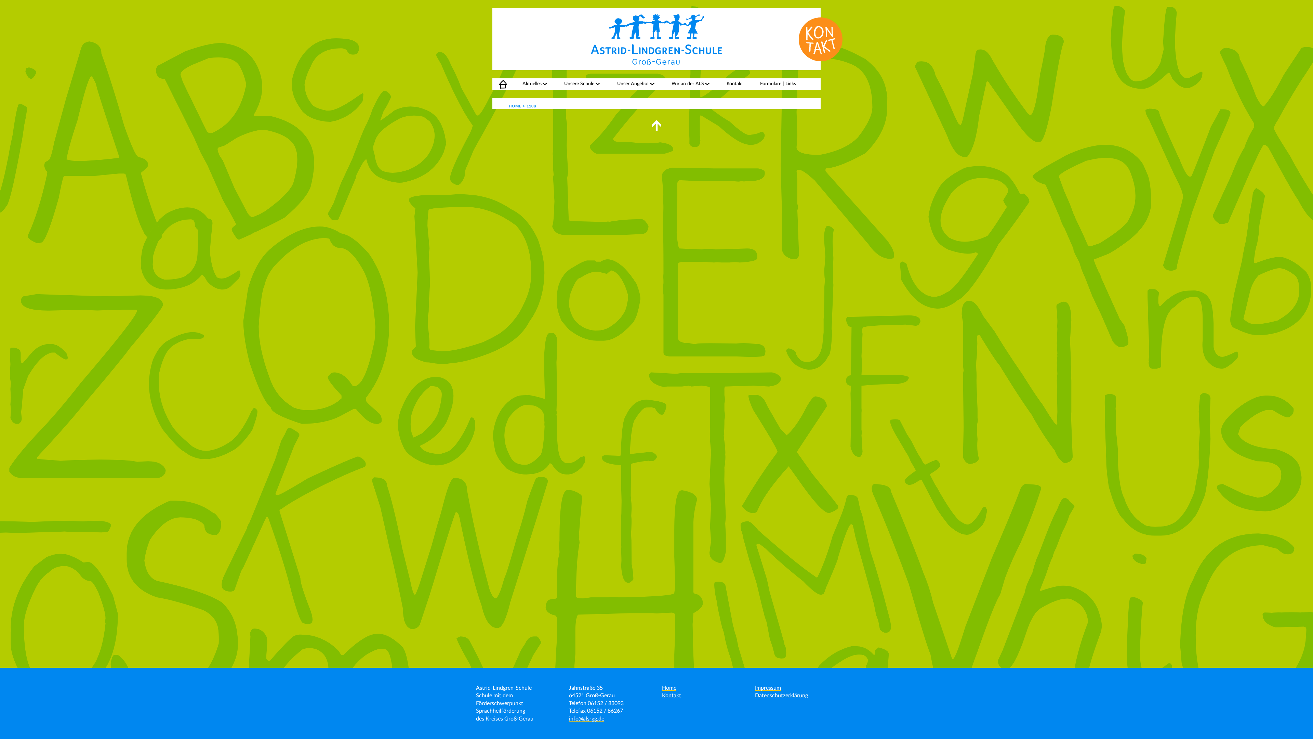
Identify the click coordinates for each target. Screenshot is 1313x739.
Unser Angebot (633, 83)
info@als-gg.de (586, 719)
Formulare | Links (778, 83)
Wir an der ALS (688, 83)
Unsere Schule (579, 83)
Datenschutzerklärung (781, 695)
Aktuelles (532, 83)
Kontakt (735, 83)
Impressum (768, 688)
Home (498, 83)
